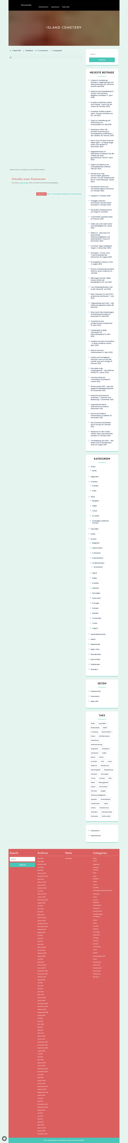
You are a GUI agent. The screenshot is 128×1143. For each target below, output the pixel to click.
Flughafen (94, 749)
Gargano (94, 196)
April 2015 (41, 1077)
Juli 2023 (40, 891)
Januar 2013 (41, 1131)
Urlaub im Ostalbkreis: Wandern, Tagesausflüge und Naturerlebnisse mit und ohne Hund (102, 83)
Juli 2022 (40, 906)
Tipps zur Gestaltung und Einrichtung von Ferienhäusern (100, 122)
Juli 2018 (40, 1018)
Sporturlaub (95, 659)
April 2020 (41, 962)
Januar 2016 (41, 1066)
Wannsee (94, 816)
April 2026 (41, 861)
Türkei (94, 623)
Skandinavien (96, 654)
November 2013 (43, 1104)
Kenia (94, 471)
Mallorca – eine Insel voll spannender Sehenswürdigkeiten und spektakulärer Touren (100, 236)
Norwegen (96, 593)
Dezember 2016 (43, 1042)
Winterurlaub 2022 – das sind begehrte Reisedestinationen (102, 387)
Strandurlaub (105, 799)
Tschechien (96, 618)
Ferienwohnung (96, 744)
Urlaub (93, 808)
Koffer (101, 757)
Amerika (94, 482)
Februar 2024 (42, 882)
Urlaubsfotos (104, 808)
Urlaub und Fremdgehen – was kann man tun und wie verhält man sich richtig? (101, 359)
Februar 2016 (42, 1063)
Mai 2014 (40, 1101)
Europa (93, 539)
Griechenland (97, 558)
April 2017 (40, 1030)
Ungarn (95, 628)
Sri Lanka (95, 516)
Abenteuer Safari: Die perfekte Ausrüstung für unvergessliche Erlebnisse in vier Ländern (102, 132)
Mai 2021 (40, 941)
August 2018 (41, 1015)
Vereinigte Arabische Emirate (100, 522)
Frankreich (96, 553)
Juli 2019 (40, 983)
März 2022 (41, 915)
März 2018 (41, 1024)
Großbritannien (98, 563)
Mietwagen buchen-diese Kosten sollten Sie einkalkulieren (101, 280)
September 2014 (43, 1092)
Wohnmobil (106, 816)
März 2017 (41, 1033)
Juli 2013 (40, 1113)
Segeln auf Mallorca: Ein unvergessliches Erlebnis (100, 166)
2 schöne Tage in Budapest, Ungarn (101, 247)
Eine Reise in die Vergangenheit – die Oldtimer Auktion (102, 370)
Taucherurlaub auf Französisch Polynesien (100, 378)
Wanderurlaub (107, 812)
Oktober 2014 (42, 1089)
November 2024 (43, 876)
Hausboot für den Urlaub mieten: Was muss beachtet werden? (102, 433)
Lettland (95, 588)
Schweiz (95, 608)
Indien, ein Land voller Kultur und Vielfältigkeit (101, 225)
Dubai (93, 534)
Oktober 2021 (42, 929)
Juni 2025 (41, 867)
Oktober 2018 (42, 1009)
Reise (93, 782)
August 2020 (42, 956)
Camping (94, 732)
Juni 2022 (41, 909)
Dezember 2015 (43, 1069)
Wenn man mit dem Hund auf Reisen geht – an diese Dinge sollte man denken (102, 142)
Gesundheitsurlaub (98, 634)
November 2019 (43, 974)
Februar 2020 (42, 965)
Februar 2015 (42, 1080)
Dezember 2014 (43, 1086)
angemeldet (24, 183)
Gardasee (94, 753)
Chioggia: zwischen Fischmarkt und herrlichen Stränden (101, 203)
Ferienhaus (95, 740)
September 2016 (43, 1048)
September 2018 (43, 1012)
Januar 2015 (41, 1083)
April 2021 (41, 944)
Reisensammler (26, 5)
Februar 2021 (42, 947)
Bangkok (95, 501)
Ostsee (102, 778)
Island (94, 573)
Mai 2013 (40, 1119)
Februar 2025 (42, 873)
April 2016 (41, 1060)
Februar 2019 (42, 998)
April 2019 (41, 992)
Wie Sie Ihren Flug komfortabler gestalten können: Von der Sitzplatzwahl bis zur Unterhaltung (102, 177)
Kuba (94, 491)
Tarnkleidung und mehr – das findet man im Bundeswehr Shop (102, 443)
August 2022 (42, 903)
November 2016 (43, 1045)
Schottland (98, 567)
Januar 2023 (42, 897)
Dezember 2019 (43, 971)
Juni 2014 (40, 1098)
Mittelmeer (105, 766)
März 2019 (41, 995)
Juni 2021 (40, 938)
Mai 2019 (40, 989)
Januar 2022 (42, 921)
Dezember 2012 (43, 1134)
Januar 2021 (41, 950)
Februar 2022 (42, 918)
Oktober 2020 (42, 953)
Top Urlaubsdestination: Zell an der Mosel (101, 288)
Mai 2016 (40, 1057)
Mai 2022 (40, 912)
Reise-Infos (95, 649)
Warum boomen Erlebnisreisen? (97, 351)
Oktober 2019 (42, 977)
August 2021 (41, 932)
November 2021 (43, 927)
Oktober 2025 (42, 864)
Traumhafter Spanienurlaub (102, 217)
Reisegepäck (103, 782)
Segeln (103, 791)
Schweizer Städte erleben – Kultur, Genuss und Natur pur (102, 112)
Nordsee (94, 774)
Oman (94, 511)
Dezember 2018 (43, 1003)
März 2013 (41, 1125)
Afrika (93, 467)
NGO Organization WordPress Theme (58, 1140)
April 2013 (41, 1122)
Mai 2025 (40, 870)
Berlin (105, 728)
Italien (94, 578)
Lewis (110, 761)
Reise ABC (66, 7)
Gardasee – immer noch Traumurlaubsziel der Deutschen (100, 255)
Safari (93, 787)
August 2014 (41, 1095)
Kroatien (95, 583)
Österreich (96, 598)
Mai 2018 (40, 1021)
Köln (102, 761)
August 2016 (41, 1051)
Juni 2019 (40, 986)
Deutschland (97, 548)
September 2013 (43, 1107)
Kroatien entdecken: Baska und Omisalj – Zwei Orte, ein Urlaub (101, 104)
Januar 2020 (42, 968)
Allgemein (94, 477)
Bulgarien (96, 543)
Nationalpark (95, 770)
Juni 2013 (40, 1116)
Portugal (95, 603)
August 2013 (41, 1110)
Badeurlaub (95, 728)
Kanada (95, 486)
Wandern (94, 669)
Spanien (95, 613)
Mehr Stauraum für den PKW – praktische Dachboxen (102, 295)
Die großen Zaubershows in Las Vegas (101, 211)
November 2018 (43, 1006)
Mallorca (94, 766)
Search (102, 60)
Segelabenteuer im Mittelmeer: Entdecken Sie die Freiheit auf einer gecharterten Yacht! (102, 154)
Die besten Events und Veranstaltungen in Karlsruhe (102, 188)
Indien (94, 506)
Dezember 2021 (43, 923)
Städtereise (95, 664)
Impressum (55, 7)
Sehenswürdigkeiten (98, 795)
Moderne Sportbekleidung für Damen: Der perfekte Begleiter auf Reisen (102, 93)
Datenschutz (43, 7)
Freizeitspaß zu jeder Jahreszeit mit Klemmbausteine (99, 332)
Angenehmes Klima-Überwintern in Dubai (99, 405)
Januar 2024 (42, 885)
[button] (4, 1138)
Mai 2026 (40, 858)
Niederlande (95, 644)
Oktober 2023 (42, 888)
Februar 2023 (42, 894)
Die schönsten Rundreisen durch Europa (101, 423)
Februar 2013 (42, 1128)
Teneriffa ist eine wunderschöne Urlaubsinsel (101, 322)
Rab (110, 778)
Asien (93, 497)
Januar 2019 (41, 1000)
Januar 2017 (41, 1039)
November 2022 (43, 900)
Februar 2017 (42, 1036)
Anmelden (68, 858)
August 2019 (41, 980)
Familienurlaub (104, 736)
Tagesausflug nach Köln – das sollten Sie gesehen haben (102, 304)
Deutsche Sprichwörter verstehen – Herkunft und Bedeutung (101, 397)
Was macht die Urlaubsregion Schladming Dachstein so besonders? (102, 314)
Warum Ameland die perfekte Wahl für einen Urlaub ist (102, 270)
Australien (95, 529)
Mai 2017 (40, 1027)
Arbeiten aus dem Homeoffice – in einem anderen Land (102, 342)
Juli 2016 (40, 1054)
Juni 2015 (40, 1075)
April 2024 (41, 879)
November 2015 (43, 1072)
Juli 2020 (40, 959)
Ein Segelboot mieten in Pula (102, 262)
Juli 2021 (40, 935)
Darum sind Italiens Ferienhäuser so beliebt (100, 414)
